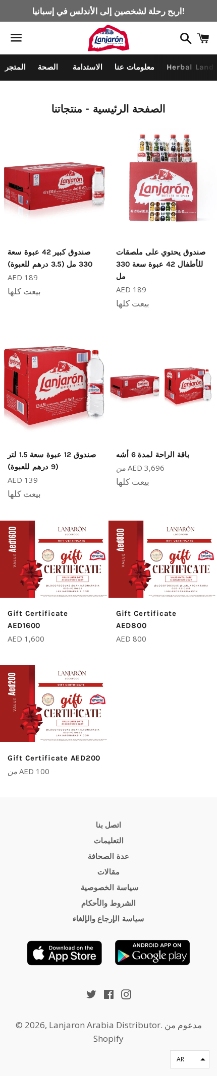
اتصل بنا (109, 825)
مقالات (108, 871)
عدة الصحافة (108, 856)
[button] (189, 1059)
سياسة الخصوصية (108, 887)
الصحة (48, 67)
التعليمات (109, 840)
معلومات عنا (134, 67)
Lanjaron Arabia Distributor (104, 1025)
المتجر (15, 67)
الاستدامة (86, 67)
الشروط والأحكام (108, 903)
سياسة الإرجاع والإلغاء (109, 918)
